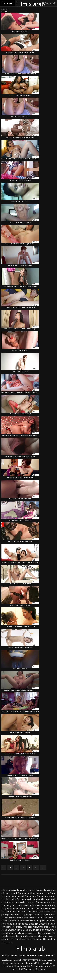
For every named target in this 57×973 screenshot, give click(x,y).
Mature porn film (43, 963)
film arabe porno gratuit (12, 896)
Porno (4, 9)
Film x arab (30, 963)
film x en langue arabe (21, 933)
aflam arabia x (22, 890)
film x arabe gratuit (26, 930)
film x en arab (42, 930)
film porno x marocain (18, 921)
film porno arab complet (28, 899)
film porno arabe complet (21, 902)
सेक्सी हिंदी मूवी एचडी (30, 960)
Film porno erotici (22, 966)
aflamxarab (6, 893)
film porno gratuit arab (39, 911)
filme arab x (36, 939)
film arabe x (30, 896)
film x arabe (43, 927)
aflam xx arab (48, 890)
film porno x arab (33, 917)
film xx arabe (12, 939)
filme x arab (6, 942)
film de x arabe (8, 899)
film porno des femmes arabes (40, 908)
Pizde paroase (37, 966)
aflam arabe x (7, 890)
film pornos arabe (26, 924)
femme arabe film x (45, 893)
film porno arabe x (46, 905)
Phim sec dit (8, 963)
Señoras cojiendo (47, 960)
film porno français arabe (14, 911)
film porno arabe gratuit (24, 905)
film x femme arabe (41, 933)
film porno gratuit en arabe (32, 914)
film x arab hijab (29, 927)
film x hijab (39, 936)
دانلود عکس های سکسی (12, 960)
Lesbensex (19, 963)
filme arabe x (49, 939)
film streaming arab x (45, 924)
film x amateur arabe (11, 927)
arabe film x (29, 893)
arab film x (18, 893)
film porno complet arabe (13, 908)
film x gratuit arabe (24, 936)
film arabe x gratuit (46, 896)
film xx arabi (24, 939)
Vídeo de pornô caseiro (34, 969)
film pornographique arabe (42, 921)
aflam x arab (35, 890)
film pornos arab (9, 924)
